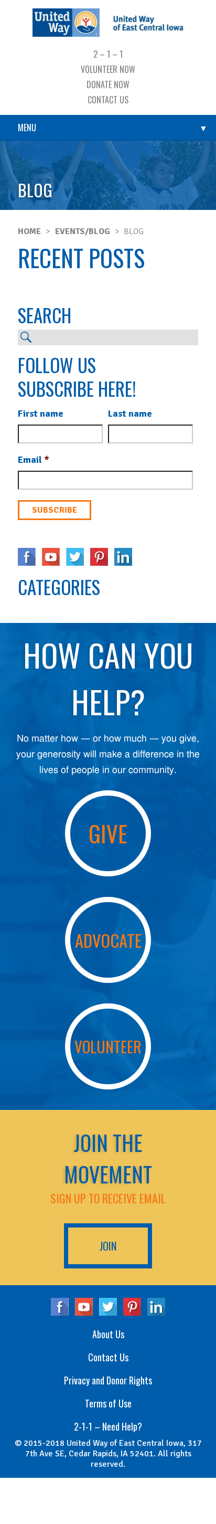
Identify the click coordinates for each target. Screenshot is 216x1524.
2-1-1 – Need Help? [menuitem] (108, 1426)
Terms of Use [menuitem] (108, 1403)
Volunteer (108, 1046)
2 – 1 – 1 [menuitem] (108, 54)
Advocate (108, 939)
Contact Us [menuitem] (108, 99)
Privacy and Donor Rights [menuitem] (108, 1380)
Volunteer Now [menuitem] (108, 69)
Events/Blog (82, 231)
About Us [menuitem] (108, 1334)
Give (108, 833)
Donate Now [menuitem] (108, 84)
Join (108, 1246)
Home (29, 231)
